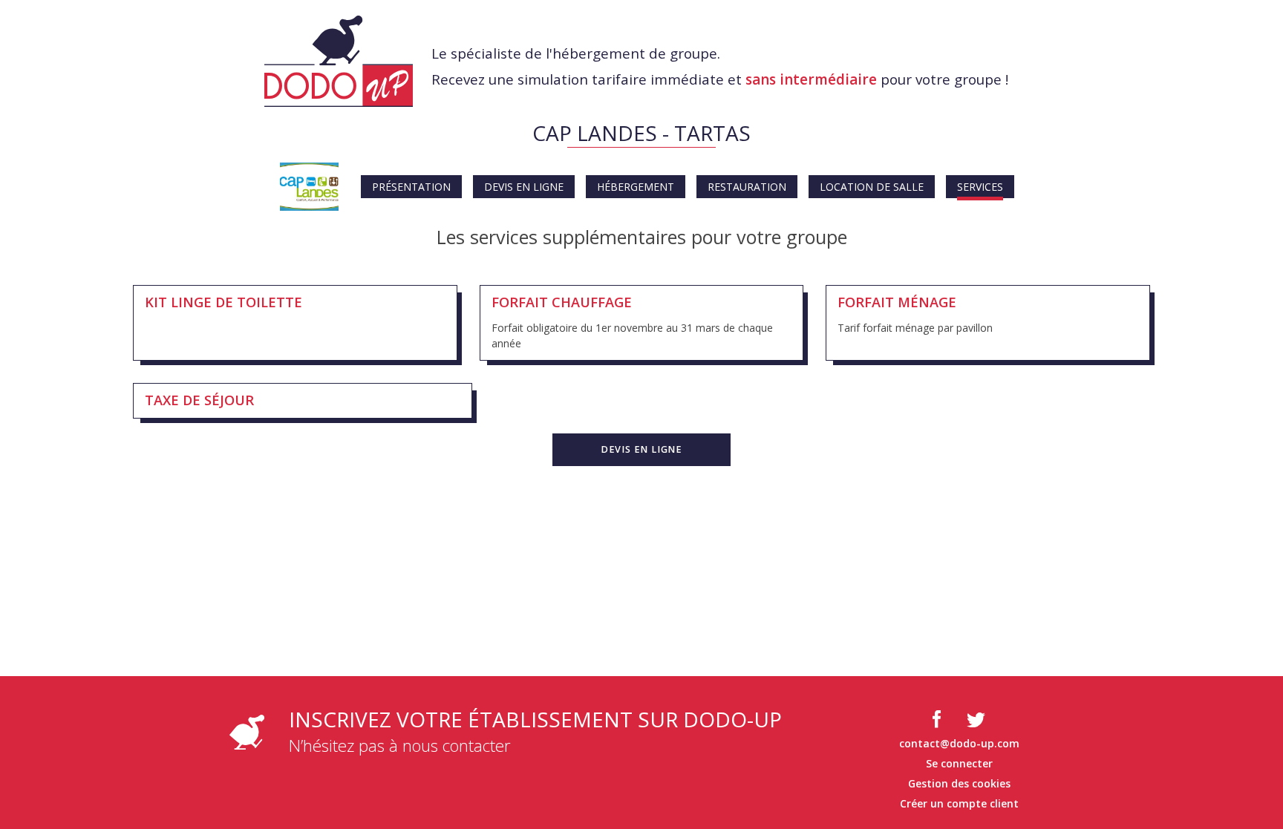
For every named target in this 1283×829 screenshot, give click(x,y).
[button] (641, 449)
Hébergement (635, 187)
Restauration (747, 187)
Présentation (411, 187)
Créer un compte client (959, 803)
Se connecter (959, 763)
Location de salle (872, 187)
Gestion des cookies (959, 783)
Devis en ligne (524, 187)
